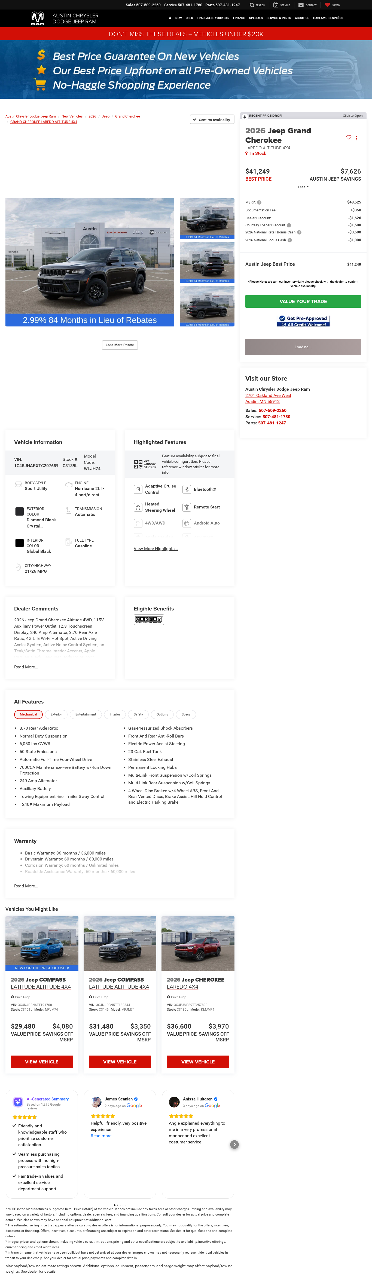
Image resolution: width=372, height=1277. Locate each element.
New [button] (178, 18)
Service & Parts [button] (279, 18)
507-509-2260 (272, 410)
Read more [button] (101, 1135)
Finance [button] (239, 18)
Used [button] (189, 18)
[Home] (170, 18)
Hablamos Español (328, 18)
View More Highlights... (156, 548)
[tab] (28, 714)
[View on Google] (96, 1102)
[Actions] (356, 138)
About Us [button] (302, 18)
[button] (89, 262)
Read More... (26, 667)
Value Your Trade (303, 301)
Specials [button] (256, 18)
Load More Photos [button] (120, 344)
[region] (303, 243)
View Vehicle (42, 1061)
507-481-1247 (272, 422)
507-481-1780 (276, 416)
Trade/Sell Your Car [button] (213, 18)
